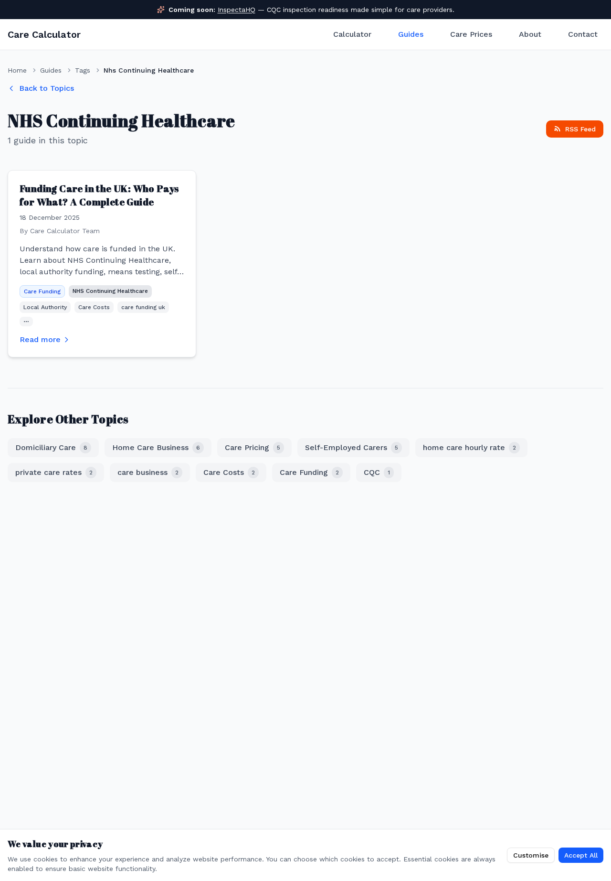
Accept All (581, 855)
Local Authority (45, 307)
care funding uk (143, 307)
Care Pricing (252, 447)
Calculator (352, 34)
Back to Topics (46, 88)
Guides (410, 34)
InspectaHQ (236, 9)
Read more (40, 339)
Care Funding (42, 291)
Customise (530, 855)
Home (17, 70)
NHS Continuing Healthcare (110, 291)
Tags (82, 70)
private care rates (54, 472)
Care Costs (94, 307)
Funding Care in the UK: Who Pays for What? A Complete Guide (99, 195)
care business (148, 472)
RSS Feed (580, 129)
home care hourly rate (469, 447)
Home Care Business (156, 447)
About (530, 34)
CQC (377, 472)
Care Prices (471, 34)
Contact (583, 34)
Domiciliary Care (51, 447)
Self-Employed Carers (351, 447)
